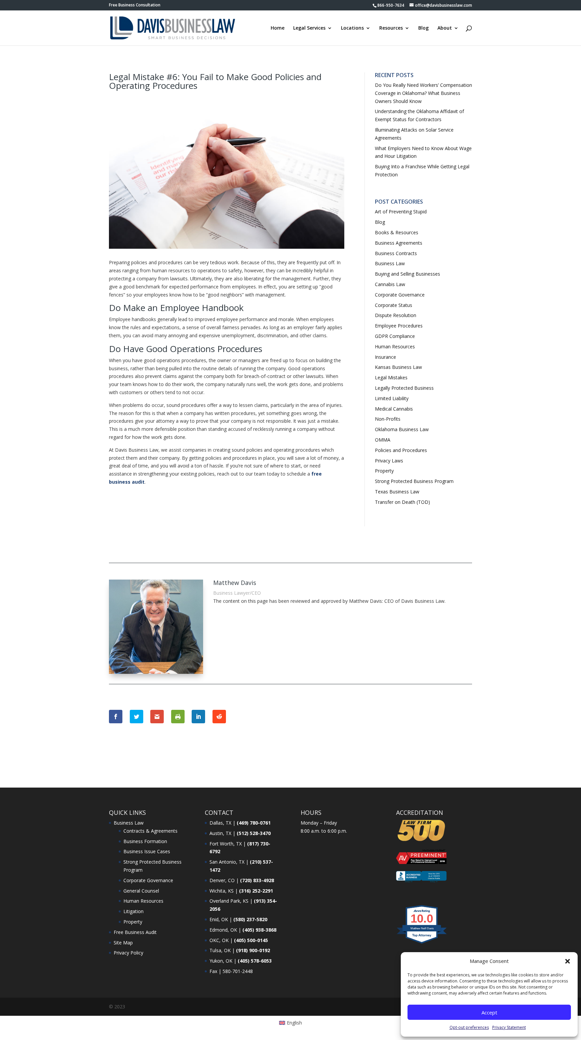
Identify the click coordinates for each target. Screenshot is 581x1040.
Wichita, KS (221, 891)
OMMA (382, 440)
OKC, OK (219, 940)
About (444, 28)
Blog (423, 28)
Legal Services (309, 28)
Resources (391, 28)
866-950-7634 (390, 5)
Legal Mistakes (391, 377)
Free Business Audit (135, 932)
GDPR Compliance (395, 336)
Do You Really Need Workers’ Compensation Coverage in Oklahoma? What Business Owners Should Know (423, 93)
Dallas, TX (220, 823)
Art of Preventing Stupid (401, 211)
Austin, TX (220, 833)
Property (384, 470)
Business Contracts (396, 253)
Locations (352, 28)
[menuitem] (291, 1022)
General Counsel (141, 891)
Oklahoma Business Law (402, 429)
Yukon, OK (220, 961)
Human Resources (395, 346)
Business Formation (145, 841)
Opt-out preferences (469, 1027)
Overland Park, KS (228, 901)
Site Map (123, 942)
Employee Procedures (399, 325)
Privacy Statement (509, 1027)
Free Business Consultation (134, 5)
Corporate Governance (400, 294)
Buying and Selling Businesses (407, 274)
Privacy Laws (389, 460)
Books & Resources (396, 232)
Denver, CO (222, 880)
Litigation (133, 911)
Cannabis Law (390, 284)
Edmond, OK (223, 930)
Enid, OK (218, 919)
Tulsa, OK (220, 950)
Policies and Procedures (401, 450)
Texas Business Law (397, 491)
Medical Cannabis (394, 409)
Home (277, 28)
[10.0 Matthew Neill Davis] (422, 943)
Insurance (385, 357)
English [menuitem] (294, 1022)
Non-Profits (387, 419)
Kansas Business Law (398, 367)
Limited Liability (392, 398)
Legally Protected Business (404, 388)
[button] (567, 961)
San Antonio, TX (226, 862)
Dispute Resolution (395, 315)
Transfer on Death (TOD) (402, 502)
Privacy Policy (128, 952)
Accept (489, 1012)
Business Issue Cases (146, 851)
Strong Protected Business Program (414, 481)
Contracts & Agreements (150, 831)
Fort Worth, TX (225, 843)
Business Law (390, 263)
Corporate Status (393, 305)
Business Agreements (398, 243)
